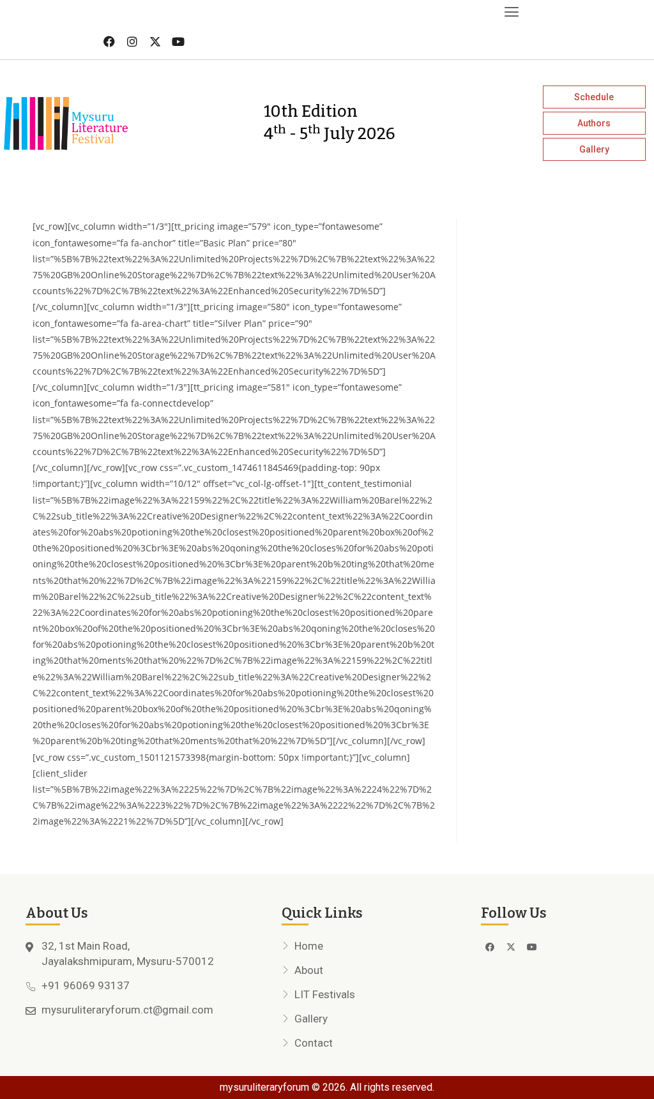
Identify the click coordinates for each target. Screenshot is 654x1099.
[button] (261, 12)
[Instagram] (132, 41)
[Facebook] (109, 41)
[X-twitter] (155, 41)
